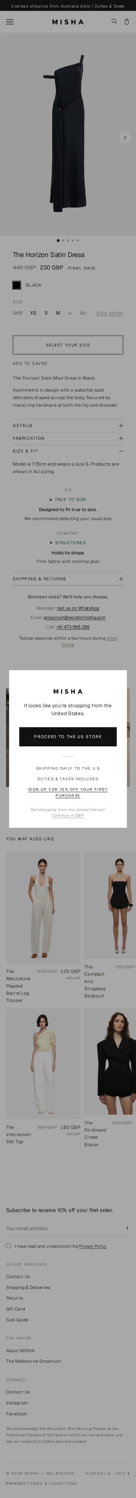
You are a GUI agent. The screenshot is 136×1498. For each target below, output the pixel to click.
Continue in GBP (68, 815)
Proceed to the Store (68, 736)
